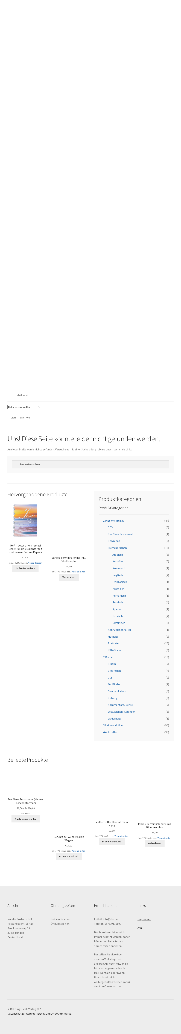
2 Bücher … (110, 657)
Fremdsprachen (117, 547)
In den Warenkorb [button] (25, 568)
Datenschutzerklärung (21, 1013)
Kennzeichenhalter (119, 629)
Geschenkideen (117, 691)
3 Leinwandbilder (113, 725)
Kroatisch (118, 588)
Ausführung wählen (26, 819)
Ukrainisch (118, 623)
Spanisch (117, 609)
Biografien (114, 670)
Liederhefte (114, 718)
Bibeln (112, 663)
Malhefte (113, 636)
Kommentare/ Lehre (120, 704)
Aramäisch (118, 561)
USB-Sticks (114, 650)
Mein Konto (14, 385)
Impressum (144, 919)
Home (14, 315)
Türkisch (117, 616)
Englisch (117, 575)
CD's (110, 527)
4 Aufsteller (110, 732)
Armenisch (118, 568)
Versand (15, 355)
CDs (110, 677)
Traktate (113, 643)
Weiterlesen (68, 577)
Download (114, 541)
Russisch (117, 602)
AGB (12, 342)
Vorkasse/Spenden (22, 369)
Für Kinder (114, 684)
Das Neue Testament (120, 534)
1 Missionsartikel (113, 520)
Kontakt (15, 328)
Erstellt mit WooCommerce (54, 1013)
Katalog (113, 698)
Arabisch (117, 554)
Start (13, 417)
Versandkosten (35, 562)
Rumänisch (119, 595)
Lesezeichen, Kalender (121, 711)
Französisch (119, 582)
